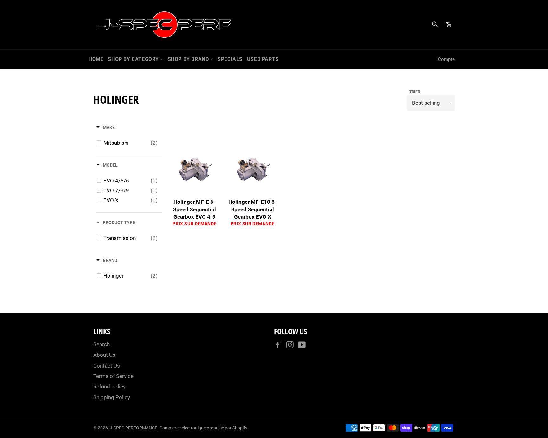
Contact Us (106, 365)
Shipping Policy (111, 397)
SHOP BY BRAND (189, 59)
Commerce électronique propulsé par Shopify (203, 427)
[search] (434, 24)
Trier (414, 92)
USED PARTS (263, 59)
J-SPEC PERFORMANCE (133, 427)
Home (95, 59)
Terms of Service (113, 376)
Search (101, 344)
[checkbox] (130, 143)
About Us (104, 355)
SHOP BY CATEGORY (134, 59)
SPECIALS (230, 59)
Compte (446, 59)
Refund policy (109, 386)
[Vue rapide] (217, 178)
